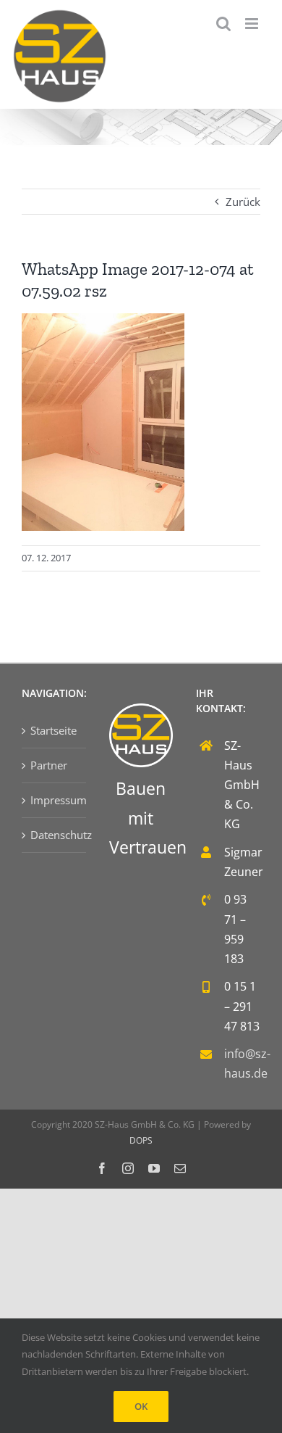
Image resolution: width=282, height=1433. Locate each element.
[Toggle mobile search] (223, 23)
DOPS (141, 1140)
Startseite (53, 730)
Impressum (54, 800)
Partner (48, 765)
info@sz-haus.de (242, 1063)
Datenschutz (54, 834)
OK (141, 1406)
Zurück (243, 201)
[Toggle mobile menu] (252, 23)
